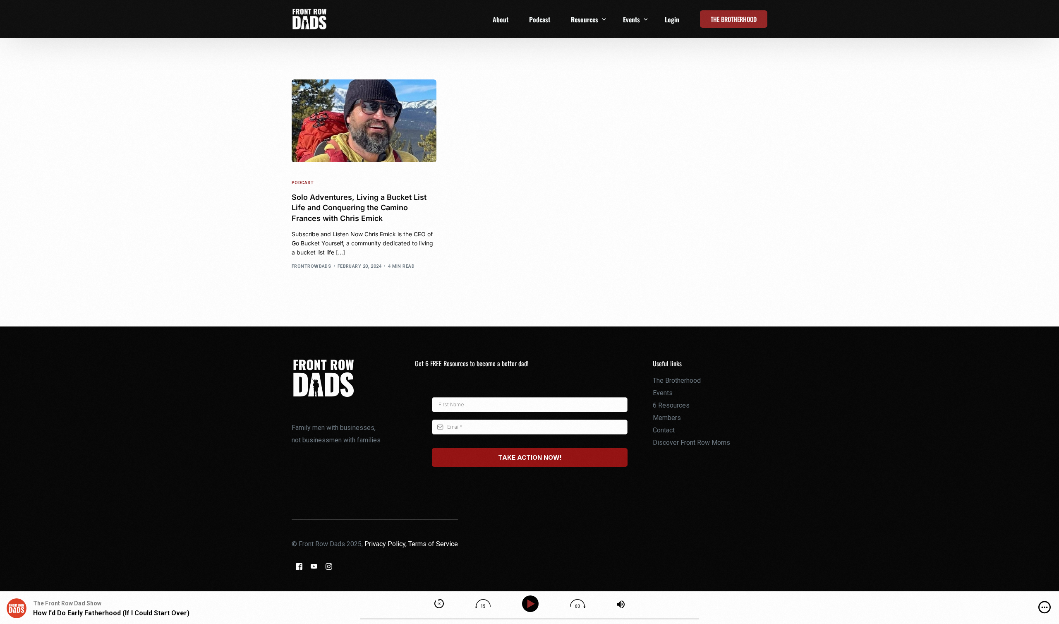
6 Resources (671, 405)
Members (667, 418)
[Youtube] (314, 566)
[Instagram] (328, 566)
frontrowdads (311, 266)
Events (663, 393)
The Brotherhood (677, 380)
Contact (664, 430)
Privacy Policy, (386, 544)
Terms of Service (433, 544)
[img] (1044, 607)
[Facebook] (299, 566)
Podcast (303, 182)
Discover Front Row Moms (691, 442)
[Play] (531, 604)
